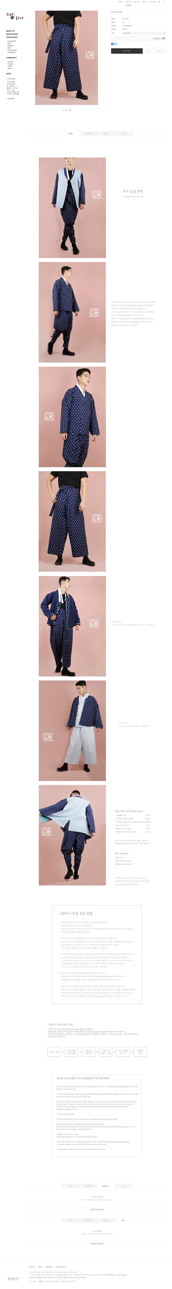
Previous (41, 59)
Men (9, 48)
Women (10, 46)
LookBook (12, 41)
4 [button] (70, 110)
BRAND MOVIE (12, 34)
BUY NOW (126, 51)
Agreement (49, 1267)
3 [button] (67, 110)
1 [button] (63, 110)
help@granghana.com (63, 1275)
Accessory (12, 52)
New (9, 43)
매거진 (10, 68)
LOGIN (120, 2)
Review (105, 133)
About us (32, 1267)
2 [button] (65, 110)
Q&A (123, 133)
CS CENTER (11, 79)
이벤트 (10, 66)
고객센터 (10, 64)
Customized (12, 50)
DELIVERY (11, 98)
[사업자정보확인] (122, 1275)
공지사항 (10, 62)
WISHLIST (160, 51)
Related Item (88, 133)
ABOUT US (10, 31)
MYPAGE (153, 2)
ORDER (144, 2)
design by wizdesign (67, 1281)
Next (92, 59)
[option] (66, 58)
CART (136, 2)
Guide (40, 1267)
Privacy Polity (60, 1267)
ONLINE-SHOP (12, 37)
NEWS (8, 73)
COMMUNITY (11, 58)
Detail (71, 133)
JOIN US (128, 2)
